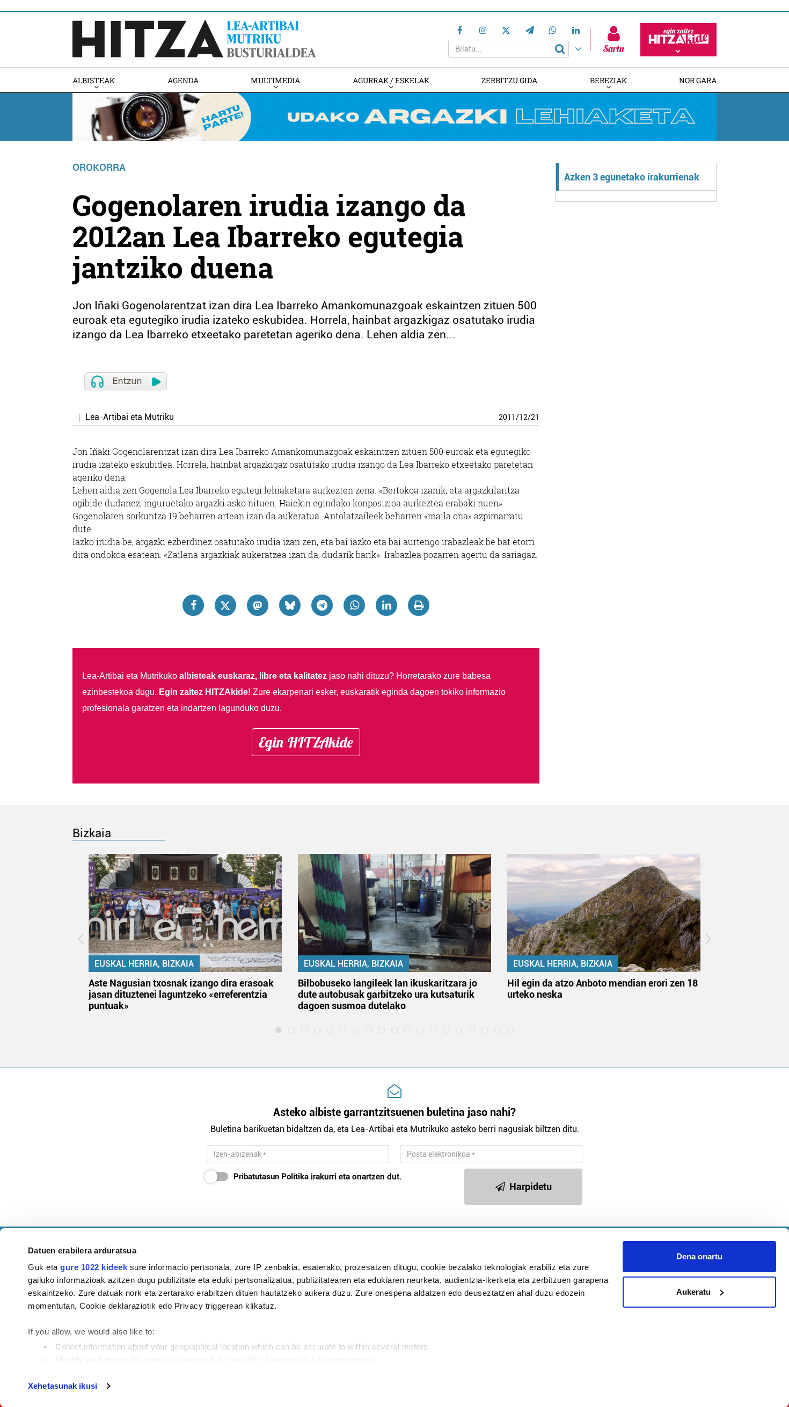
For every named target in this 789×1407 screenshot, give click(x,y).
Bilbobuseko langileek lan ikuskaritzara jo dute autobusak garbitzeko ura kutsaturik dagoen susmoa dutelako (387, 994)
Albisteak (93, 80)
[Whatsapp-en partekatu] (354, 605)
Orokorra (99, 167)
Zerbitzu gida (509, 80)
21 (535, 417)
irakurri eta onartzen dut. (317, 1176)
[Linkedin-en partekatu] (386, 605)
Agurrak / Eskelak (391, 80)
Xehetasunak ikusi (62, 1385)
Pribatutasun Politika (271, 1176)
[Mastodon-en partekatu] (257, 605)
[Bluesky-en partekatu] (290, 605)
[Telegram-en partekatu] (322, 605)
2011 (507, 417)
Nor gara (698, 80)
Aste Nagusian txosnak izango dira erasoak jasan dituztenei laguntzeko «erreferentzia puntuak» (181, 994)
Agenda (183, 80)
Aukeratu (693, 1291)
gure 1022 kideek (93, 1267)
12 (523, 417)
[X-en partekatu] (225, 605)
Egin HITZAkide (306, 742)
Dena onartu (699, 1256)
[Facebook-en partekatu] (193, 605)
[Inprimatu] (418, 605)
